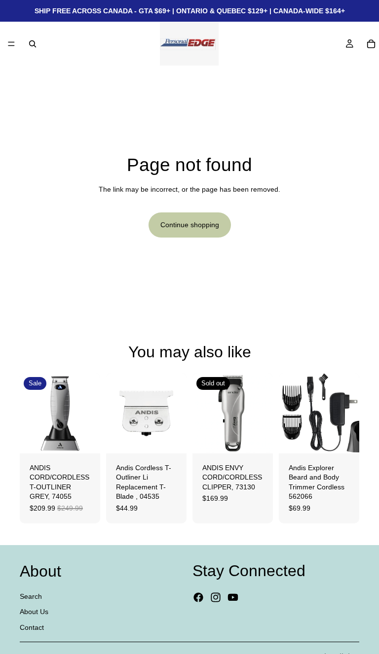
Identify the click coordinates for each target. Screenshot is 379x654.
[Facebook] (198, 598)
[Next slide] (89, 413)
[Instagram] (216, 598)
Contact (32, 627)
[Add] (85, 438)
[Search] (32, 44)
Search (31, 596)
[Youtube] (233, 598)
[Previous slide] (30, 413)
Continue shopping (189, 225)
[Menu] (11, 44)
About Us (34, 612)
